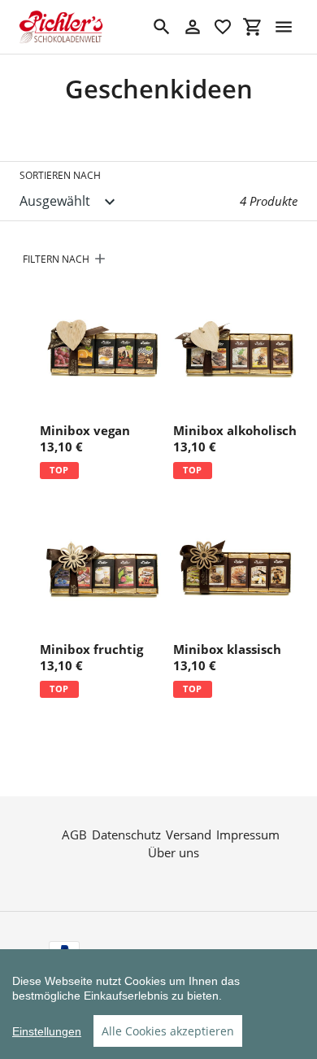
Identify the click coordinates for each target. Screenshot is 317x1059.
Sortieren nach (60, 175)
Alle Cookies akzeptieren (168, 1031)
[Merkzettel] (222, 27)
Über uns (173, 852)
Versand (188, 834)
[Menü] (283, 27)
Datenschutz (126, 834)
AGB (74, 834)
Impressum (248, 834)
